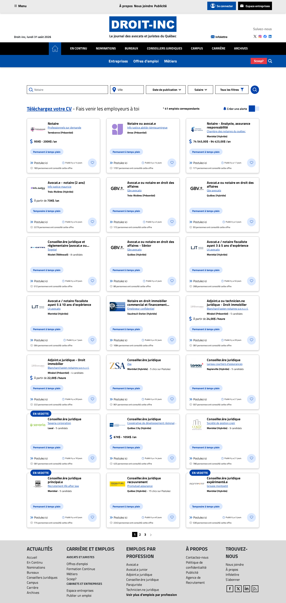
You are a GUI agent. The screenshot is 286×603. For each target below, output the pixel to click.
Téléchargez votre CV (49, 108)
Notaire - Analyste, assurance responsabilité (228, 125)
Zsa (129, 364)
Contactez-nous (197, 557)
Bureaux (131, 48)
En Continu (78, 48)
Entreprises (118, 61)
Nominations (106, 48)
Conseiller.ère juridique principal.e (64, 480)
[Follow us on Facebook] (265, 36)
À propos (126, 5)
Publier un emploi (79, 595)
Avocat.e (132, 564)
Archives (241, 48)
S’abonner (233, 579)
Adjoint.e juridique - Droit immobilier (66, 361)
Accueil (32, 557)
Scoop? (259, 60)
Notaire (53, 123)
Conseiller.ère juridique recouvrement (144, 480)
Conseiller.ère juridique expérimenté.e (223, 480)
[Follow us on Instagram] (260, 36)
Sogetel (52, 249)
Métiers (170, 61)
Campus (197, 48)
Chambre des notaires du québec (226, 131)
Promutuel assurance (140, 486)
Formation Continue (81, 568)
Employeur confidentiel (140, 308)
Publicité (160, 5)
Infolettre (221, 37)
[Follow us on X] (255, 36)
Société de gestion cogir (221, 423)
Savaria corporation (59, 423)
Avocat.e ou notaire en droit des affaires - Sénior (150, 243)
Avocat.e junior (137, 569)
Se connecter (225, 6)
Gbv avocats (134, 190)
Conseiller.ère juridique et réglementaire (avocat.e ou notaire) (67, 245)
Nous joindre (143, 5)
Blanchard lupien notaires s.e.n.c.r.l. (227, 308)
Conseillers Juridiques (164, 48)
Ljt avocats (213, 249)
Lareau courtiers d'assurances (224, 364)
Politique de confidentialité (196, 565)
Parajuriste (134, 584)
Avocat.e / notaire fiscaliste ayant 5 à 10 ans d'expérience (69, 302)
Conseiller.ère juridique (144, 359)
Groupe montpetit (217, 486)
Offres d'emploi (146, 61)
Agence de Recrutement (195, 580)
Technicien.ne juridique (142, 589)
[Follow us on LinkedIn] (270, 36)
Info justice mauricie (59, 186)
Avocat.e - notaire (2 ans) (66, 182)
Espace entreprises (258, 6)
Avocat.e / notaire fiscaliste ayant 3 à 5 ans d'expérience (227, 243)
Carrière (218, 48)
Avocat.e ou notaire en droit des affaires (150, 184)
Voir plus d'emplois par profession (151, 594)
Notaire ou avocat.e (141, 123)
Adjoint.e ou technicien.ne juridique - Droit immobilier (227, 302)
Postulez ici (41, 163)
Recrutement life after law (63, 486)
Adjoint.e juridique (139, 574)
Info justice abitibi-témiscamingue (147, 127)
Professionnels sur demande (64, 127)
